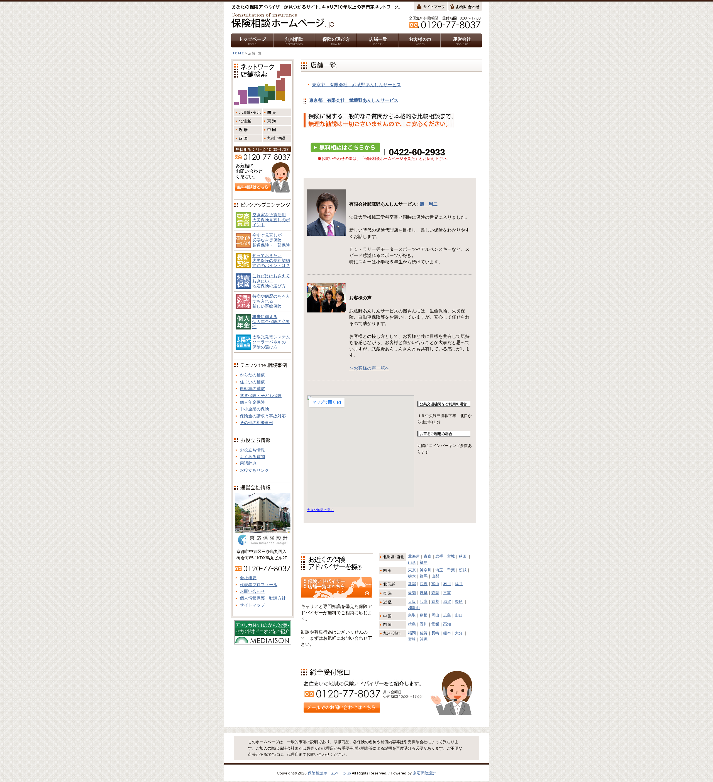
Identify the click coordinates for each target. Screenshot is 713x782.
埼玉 (439, 570)
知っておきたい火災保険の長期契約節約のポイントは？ (271, 260)
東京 (412, 570)
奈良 (459, 601)
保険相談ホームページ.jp (329, 773)
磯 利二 (429, 204)
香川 (424, 624)
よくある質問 (252, 456)
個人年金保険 (252, 402)
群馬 (424, 576)
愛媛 (435, 624)
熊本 (447, 633)
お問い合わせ (252, 591)
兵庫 (424, 601)
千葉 (451, 570)
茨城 (463, 570)
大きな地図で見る (320, 510)
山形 (412, 562)
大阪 (412, 601)
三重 (447, 592)
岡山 (435, 615)
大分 (459, 633)
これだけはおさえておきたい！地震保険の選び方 (271, 280)
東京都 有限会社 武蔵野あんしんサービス (356, 84)
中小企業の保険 (254, 408)
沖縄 (424, 639)
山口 (459, 615)
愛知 (412, 592)
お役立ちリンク (254, 470)
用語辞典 (248, 463)
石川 (447, 583)
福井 (459, 583)
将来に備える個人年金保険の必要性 (271, 321)
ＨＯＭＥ (238, 53)
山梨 (435, 576)
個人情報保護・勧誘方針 (263, 598)
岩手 (439, 556)
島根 (424, 615)
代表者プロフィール (258, 584)
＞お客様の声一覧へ (369, 368)
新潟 (412, 583)
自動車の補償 (252, 388)
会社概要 (248, 577)
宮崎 (412, 639)
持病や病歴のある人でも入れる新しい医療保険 (271, 301)
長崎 (435, 633)
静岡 (435, 592)
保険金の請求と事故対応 (263, 415)
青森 (427, 556)
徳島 (412, 624)
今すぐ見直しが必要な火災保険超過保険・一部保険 (271, 240)
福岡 (412, 633)
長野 (424, 583)
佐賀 (424, 633)
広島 (447, 615)
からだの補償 (252, 374)
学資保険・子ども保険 (261, 395)
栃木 (412, 576)
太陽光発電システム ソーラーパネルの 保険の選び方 (271, 342)
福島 (424, 562)
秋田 (463, 556)
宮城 (451, 556)
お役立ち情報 (252, 449)
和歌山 (414, 607)
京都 (435, 601)
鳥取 (412, 615)
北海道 (414, 556)
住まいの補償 (252, 381)
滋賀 (447, 601)
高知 (447, 624)
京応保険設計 (424, 773)
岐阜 (424, 592)
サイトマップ (252, 605)
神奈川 (425, 570)
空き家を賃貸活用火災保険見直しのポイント (271, 219)
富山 (435, 583)
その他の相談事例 (256, 422)
